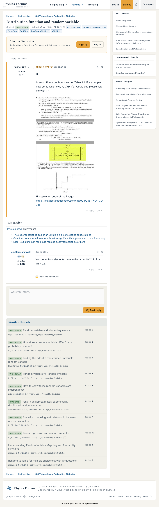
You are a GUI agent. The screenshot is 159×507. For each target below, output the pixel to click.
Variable (56, 31)
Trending (93, 4)
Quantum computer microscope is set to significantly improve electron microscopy (59, 238)
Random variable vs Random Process (45, 373)
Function (12, 31)
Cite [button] (98, 210)
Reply (91, 210)
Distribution (73, 27)
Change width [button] (34, 496)
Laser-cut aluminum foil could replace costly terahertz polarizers (49, 241)
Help (145, 496)
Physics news (14, 228)
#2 (102, 252)
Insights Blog (57, 4)
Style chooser (15, 496)
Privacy (137, 496)
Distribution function (94, 27)
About (120, 496)
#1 (102, 67)
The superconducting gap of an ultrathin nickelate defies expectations (52, 234)
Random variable (40, 31)
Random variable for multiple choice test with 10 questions (42, 460)
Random (24, 31)
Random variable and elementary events (46, 330)
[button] (66, 4)
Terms (129, 496)
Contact (112, 496)
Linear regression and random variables (46, 433)
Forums (76, 4)
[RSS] (151, 496)
